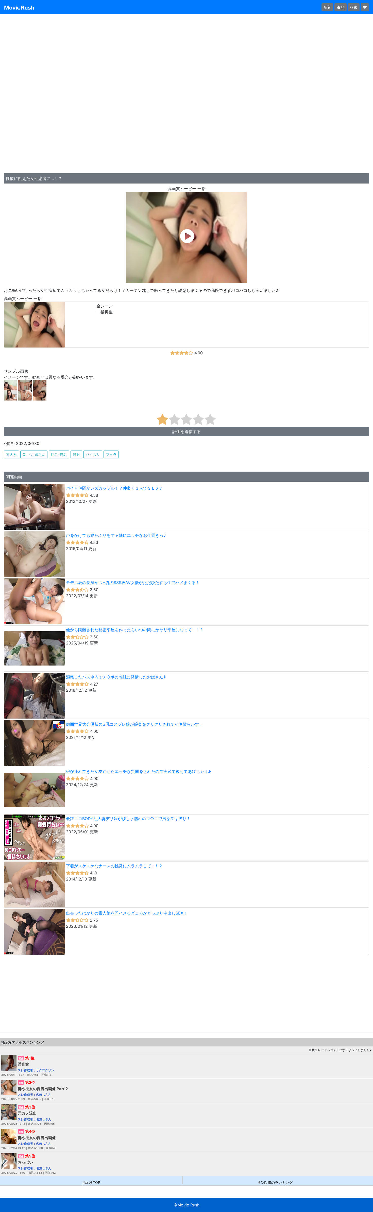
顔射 (76, 454)
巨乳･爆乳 (59, 454)
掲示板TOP (91, 1182)
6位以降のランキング (275, 1182)
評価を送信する (186, 431)
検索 (353, 7)
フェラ (111, 454)
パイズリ (93, 454)
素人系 (11, 454)
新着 (327, 7)
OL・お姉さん (34, 454)
